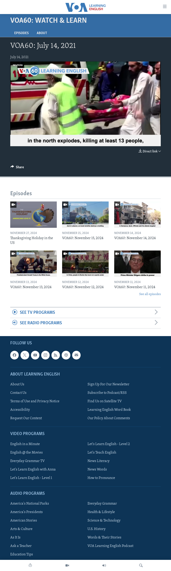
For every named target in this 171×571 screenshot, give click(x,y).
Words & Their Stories (104, 538)
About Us (17, 384)
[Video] (67, 565)
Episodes (21, 33)
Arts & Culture (21, 529)
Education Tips (21, 555)
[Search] (141, 565)
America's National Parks (29, 504)
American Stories (23, 521)
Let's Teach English (102, 452)
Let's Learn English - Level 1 (31, 478)
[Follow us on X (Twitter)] (24, 355)
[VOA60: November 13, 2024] (33, 264)
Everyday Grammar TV (27, 461)
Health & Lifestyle (101, 512)
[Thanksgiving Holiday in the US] (33, 214)
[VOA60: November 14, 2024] (137, 214)
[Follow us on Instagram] (45, 355)
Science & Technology (104, 521)
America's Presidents (26, 512)
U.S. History (97, 529)
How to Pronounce (101, 478)
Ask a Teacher (21, 546)
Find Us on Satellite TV (105, 401)
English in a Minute (25, 444)
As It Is (15, 538)
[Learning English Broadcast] (104, 565)
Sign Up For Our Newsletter (108, 384)
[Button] (17, 168)
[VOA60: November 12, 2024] (85, 264)
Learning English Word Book (109, 410)
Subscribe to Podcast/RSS (107, 393)
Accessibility (20, 410)
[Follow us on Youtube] (35, 355)
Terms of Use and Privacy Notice (34, 401)
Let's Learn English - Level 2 (109, 444)
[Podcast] (66, 355)
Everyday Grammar (102, 504)
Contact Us (18, 393)
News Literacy (99, 461)
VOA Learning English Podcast (110, 546)
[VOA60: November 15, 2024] (85, 214)
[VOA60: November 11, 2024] (137, 264)
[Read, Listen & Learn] (30, 565)
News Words (97, 469)
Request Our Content (26, 418)
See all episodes (150, 294)
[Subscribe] (76, 355)
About (42, 33)
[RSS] (55, 355)
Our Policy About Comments (109, 418)
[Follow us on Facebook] (14, 355)
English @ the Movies (26, 452)
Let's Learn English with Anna (33, 469)
